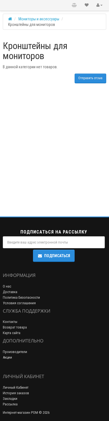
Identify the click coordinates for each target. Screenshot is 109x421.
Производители (15, 352)
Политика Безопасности (21, 297)
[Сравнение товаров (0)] (74, 5)
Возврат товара (15, 327)
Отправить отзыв (90, 78)
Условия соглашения (19, 303)
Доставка (10, 292)
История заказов (16, 393)
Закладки (10, 398)
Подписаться (57, 256)
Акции (7, 357)
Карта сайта (11, 333)
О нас (7, 286)
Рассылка (10, 404)
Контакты (10, 322)
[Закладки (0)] (86, 5)
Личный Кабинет (16, 387)
